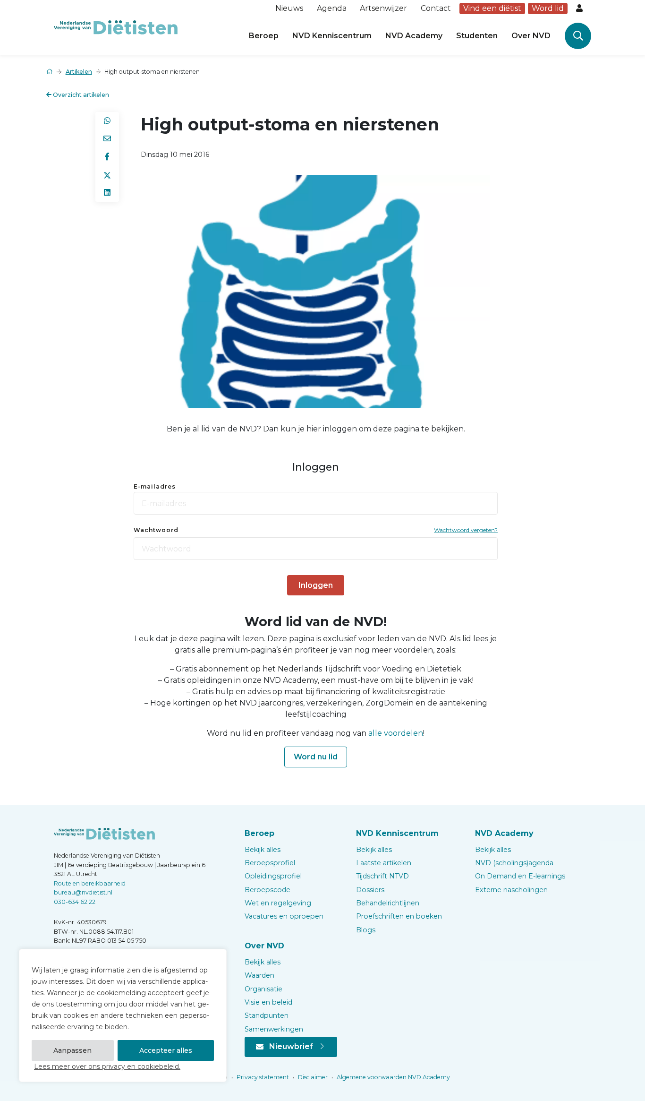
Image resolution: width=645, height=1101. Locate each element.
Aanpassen (72, 1050)
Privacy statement (262, 1077)
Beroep (264, 35)
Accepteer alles (165, 1050)
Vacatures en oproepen (284, 916)
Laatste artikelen (383, 863)
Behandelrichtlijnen (387, 903)
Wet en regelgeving (278, 903)
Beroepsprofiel (270, 863)
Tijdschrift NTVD (382, 876)
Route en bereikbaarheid (90, 883)
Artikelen (79, 71)
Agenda (332, 8)
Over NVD (531, 35)
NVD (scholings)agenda (514, 863)
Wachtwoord (156, 529)
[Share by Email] (107, 139)
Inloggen (315, 585)
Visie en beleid (268, 1002)
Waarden (259, 975)
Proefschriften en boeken (399, 916)
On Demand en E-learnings (520, 876)
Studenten (477, 35)
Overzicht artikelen (80, 94)
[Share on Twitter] (107, 175)
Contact (436, 8)
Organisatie (263, 989)
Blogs (365, 930)
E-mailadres (155, 486)
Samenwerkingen (274, 1029)
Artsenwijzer (383, 8)
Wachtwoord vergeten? (466, 529)
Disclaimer (312, 1077)
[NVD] (116, 26)
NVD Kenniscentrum (332, 35)
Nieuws (289, 8)
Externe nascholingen (511, 890)
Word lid (548, 8)
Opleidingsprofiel (273, 876)
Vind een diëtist (492, 8)
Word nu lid (316, 756)
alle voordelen (395, 733)
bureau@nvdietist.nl (83, 892)
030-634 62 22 (74, 901)
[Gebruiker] (580, 8)
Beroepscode (267, 890)
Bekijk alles (262, 849)
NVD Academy (413, 35)
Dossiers (370, 890)
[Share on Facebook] (107, 157)
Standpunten (267, 1015)
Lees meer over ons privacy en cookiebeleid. (107, 1066)
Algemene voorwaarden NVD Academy (392, 1077)
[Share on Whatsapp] (107, 121)
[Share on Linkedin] (107, 193)
